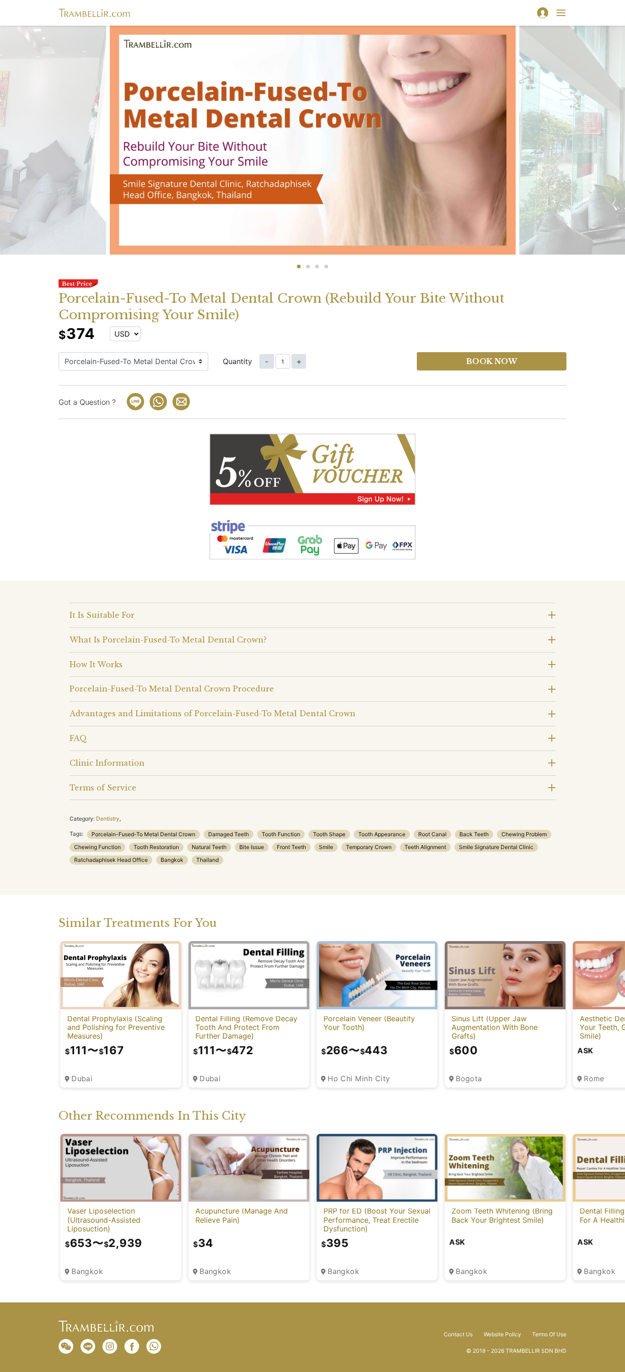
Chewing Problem (524, 834)
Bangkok (172, 859)
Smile (326, 847)
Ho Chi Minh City (359, 1078)
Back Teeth (474, 834)
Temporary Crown (369, 847)
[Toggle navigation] (560, 12)
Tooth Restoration (156, 847)
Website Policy (502, 1334)
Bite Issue (251, 847)
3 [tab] (317, 266)
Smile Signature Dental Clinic (496, 847)
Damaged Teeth (228, 834)
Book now (491, 361)
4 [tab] (326, 266)
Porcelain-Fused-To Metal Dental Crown (143, 834)
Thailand (207, 859)
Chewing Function (97, 847)
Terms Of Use (549, 1334)
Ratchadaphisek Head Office (111, 859)
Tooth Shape (329, 834)
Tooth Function (281, 834)
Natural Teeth (209, 847)
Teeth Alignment (425, 847)
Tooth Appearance (381, 834)
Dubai (81, 1078)
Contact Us (458, 1334)
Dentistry (107, 818)
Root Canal (432, 834)
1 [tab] (299, 266)
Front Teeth (291, 847)
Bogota (469, 1078)
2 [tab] (308, 266)
